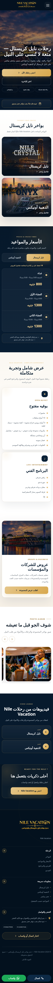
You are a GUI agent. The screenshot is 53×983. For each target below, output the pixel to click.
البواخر (48, 856)
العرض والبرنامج (44, 866)
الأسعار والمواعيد (44, 861)
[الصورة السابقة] (5, 639)
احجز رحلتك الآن (28, 72)
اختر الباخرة (26, 81)
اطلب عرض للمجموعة (28, 590)
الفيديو (48, 870)
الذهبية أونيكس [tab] (14, 257)
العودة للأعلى (26, 959)
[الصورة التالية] (12, 639)
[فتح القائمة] (48, 5)
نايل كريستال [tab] (38, 257)
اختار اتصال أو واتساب (28, 935)
